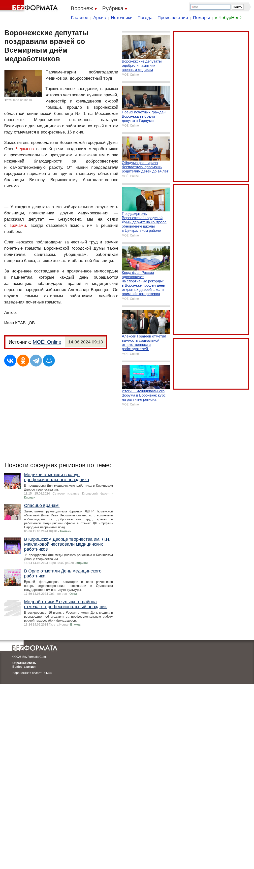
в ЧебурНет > (229, 17)
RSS (49, 673)
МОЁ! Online (47, 342)
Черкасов (25, 148)
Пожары (201, 17)
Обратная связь (24, 663)
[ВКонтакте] (10, 361)
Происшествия (173, 17)
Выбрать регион (24, 666)
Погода (145, 17)
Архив (99, 17)
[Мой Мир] (49, 361)
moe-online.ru (22, 100)
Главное (79, 17)
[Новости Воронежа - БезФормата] (30, 6)
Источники (121, 17)
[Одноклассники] (23, 361)
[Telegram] (36, 361)
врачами (17, 225)
